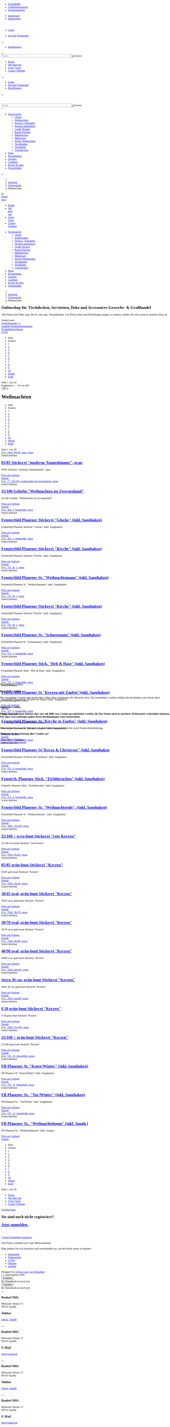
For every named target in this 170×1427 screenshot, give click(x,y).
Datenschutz (6, 742)
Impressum (20, 742)
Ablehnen (18, 739)
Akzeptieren (6, 739)
